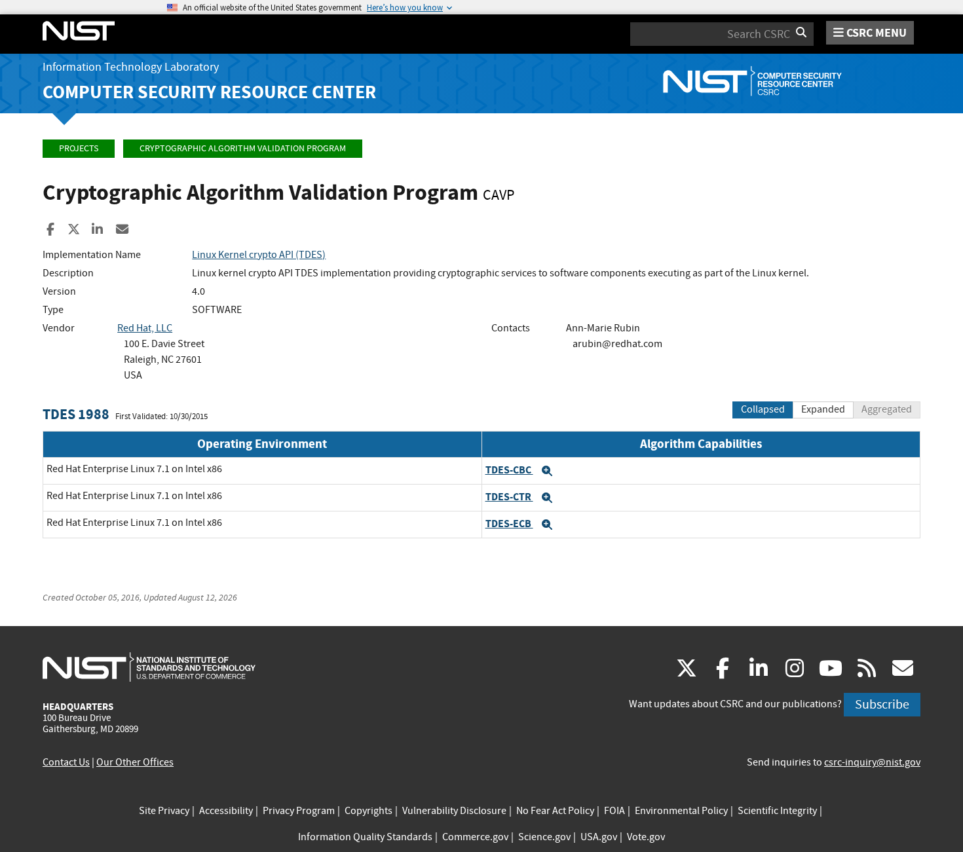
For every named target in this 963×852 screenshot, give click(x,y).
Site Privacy (164, 810)
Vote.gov (646, 836)
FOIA (614, 810)
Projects (78, 148)
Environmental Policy (681, 810)
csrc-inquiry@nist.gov (872, 762)
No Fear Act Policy (555, 810)
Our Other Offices (135, 762)
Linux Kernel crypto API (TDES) (259, 254)
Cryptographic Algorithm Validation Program (243, 148)
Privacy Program (299, 810)
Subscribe (882, 704)
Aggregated (886, 409)
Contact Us (66, 762)
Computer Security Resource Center (209, 92)
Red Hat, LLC (144, 328)
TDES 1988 (76, 414)
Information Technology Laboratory (131, 67)
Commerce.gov (475, 836)
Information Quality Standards (365, 836)
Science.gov (544, 836)
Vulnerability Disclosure (454, 810)
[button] (547, 471)
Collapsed (763, 409)
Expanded (823, 409)
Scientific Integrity (777, 810)
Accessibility (226, 810)
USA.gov (598, 836)
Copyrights (368, 810)
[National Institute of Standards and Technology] (149, 666)
